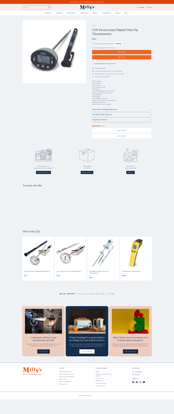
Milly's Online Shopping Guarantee (104, 109)
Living (118, 13)
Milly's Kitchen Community (66, 374)
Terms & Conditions (101, 383)
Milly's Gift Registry (64, 381)
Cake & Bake (71, 13)
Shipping (101, 47)
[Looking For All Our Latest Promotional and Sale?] (43, 321)
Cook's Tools (84, 13)
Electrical (59, 13)
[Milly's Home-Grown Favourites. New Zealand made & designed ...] (130, 321)
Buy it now (121, 57)
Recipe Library (63, 379)
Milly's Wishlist (63, 384)
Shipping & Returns (87, 172)
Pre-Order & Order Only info (102, 114)
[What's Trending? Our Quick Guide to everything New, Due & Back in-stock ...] (87, 321)
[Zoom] (54, 51)
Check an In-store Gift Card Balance (103, 375)
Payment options (100, 386)
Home (93, 25)
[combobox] (36, 7)
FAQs (97, 371)
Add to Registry (121, 130)
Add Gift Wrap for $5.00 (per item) (104, 63)
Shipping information (99, 120)
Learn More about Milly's (43, 172)
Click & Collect (100, 378)
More (126, 13)
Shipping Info (99, 381)
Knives (95, 13)
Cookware (48, 13)
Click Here (43, 351)
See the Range (87, 351)
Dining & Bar (106, 13)
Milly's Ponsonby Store (65, 371)
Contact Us (130, 172)
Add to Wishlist (121, 136)
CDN (37, 231)
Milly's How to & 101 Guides (66, 376)
